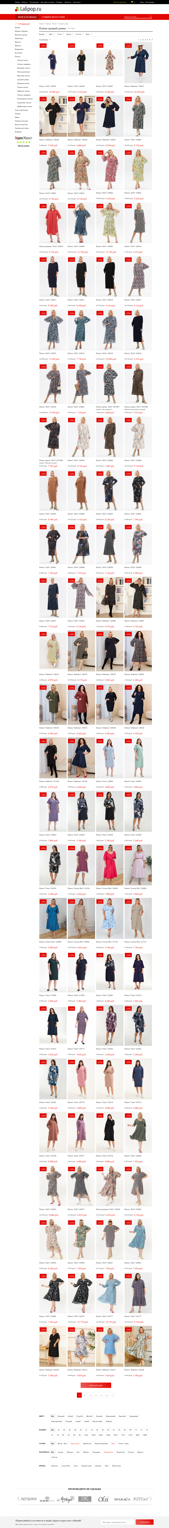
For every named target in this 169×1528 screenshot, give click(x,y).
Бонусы (25, 2)
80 (63, 1435)
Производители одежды (84, 1489)
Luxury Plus (65, 1466)
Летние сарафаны (23, 64)
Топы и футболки (21, 110)
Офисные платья (23, 91)
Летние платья (22, 60)
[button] (19, 1499)
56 (97, 1430)
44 (64, 1430)
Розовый (69, 1421)
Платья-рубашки (23, 72)
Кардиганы (19, 49)
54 (92, 1430)
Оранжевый (133, 1416)
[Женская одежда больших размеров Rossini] (141, 1499)
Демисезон (87, 1443)
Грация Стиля (86, 1466)
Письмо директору (119, 2)
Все (52, 1416)
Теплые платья (22, 87)
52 (86, 1430)
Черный (109, 1421)
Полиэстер (121, 1452)
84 (74, 1435)
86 (80, 1435)
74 (147, 1430)
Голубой (79, 1416)
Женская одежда (27, 17)
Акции (17, 2)
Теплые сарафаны (23, 95)
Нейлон (86, 1452)
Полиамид (96, 1452)
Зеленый (99, 1416)
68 (130, 1430)
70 (136, 1430)
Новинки (18, 132)
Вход (142, 2)
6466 (108, 1435)
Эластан (54, 1457)
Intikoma (54, 1466)
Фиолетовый (97, 1421)
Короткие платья (23, 76)
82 (69, 1435)
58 (103, 1430)
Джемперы (19, 38)
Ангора (60, 1452)
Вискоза (70, 1452)
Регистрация (149, 2)
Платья (17, 56)
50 (81, 1430)
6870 (115, 1435)
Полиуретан (108, 1452)
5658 (93, 1435)
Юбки (17, 117)
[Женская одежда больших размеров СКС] (84, 1499)
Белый (70, 1416)
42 (59, 1430)
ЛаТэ (107, 1466)
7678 (130, 1435)
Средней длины (23, 79)
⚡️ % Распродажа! (22, 24)
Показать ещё (96, 1385)
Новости (68, 2)
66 (125, 1430)
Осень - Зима (124, 1443)
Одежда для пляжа (22, 128)
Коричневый (110, 1416)
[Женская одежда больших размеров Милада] (66, 1499)
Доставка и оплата (47, 2)
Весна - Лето (62, 1443)
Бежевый (61, 1416)
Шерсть (140, 1452)
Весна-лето (75, 1443)
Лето (113, 1443)
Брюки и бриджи (21, 31)
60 (108, 1430)
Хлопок (131, 1452)
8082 (138, 1435)
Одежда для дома (21, 121)
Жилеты (18, 45)
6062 (101, 1435)
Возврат (60, 2)
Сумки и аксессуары (53, 17)
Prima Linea (116, 1466)
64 (119, 1430)
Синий (86, 1421)
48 (75, 1430)
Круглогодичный (101, 1443)
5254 (86, 1435)
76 (52, 1435)
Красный (122, 1416)
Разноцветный (56, 1421)
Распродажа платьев (24, 99)
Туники (17, 114)
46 (70, 1430)
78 (58, 1435)
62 (114, 1430)
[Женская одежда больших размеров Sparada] (122, 1499)
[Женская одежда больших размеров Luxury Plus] (47, 1499)
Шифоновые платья (24, 106)
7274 (123, 1435)
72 (141, 1430)
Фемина (98, 1466)
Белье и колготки (21, 124)
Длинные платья (23, 83)
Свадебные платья (24, 103)
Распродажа (34, 2)
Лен (78, 1452)
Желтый (89, 1416)
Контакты (76, 2)
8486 (145, 1435)
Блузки (17, 27)
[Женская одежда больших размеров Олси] (103, 1499)
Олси (76, 1466)
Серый (78, 1421)
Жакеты (18, 42)
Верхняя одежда (21, 35)
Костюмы (18, 53)
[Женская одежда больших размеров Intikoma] (28, 1499)
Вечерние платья (23, 68)
